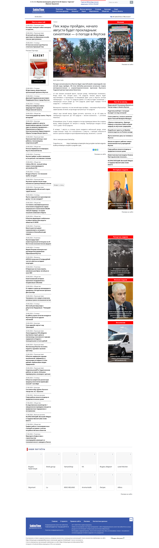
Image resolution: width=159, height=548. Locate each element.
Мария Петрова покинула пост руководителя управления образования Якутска (36, 251)
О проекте (63, 521)
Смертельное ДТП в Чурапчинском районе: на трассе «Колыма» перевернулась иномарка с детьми (38, 372)
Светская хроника (62, 11)
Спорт (116, 9)
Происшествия (71, 9)
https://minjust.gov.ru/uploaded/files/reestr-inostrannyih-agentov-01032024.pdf (48, 540)
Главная (54, 521)
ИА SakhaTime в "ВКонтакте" (121, 17)
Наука (84, 11)
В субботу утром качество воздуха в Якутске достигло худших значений (38, 317)
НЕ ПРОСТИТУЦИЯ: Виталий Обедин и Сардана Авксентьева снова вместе (38, 419)
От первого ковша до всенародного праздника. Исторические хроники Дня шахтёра (38, 290)
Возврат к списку (59, 185)
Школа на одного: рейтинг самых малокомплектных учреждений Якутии (119, 143)
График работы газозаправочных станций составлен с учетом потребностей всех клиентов (37, 428)
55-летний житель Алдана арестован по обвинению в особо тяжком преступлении (37, 37)
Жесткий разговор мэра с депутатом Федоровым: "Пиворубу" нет (38, 308)
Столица (98, 9)
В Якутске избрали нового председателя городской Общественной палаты (35, 108)
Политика (59, 9)
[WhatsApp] (95, 150)
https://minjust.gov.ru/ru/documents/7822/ (71, 542)
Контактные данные (100, 521)
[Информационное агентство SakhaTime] (38, 10)
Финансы (75, 11)
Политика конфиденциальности (54, 530)
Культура (107, 9)
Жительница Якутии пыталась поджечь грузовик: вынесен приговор (36, 349)
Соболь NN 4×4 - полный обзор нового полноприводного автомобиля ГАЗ (36, 166)
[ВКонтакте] (93, 150)
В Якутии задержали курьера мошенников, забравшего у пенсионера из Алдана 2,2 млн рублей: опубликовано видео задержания (36, 360)
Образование (94, 11)
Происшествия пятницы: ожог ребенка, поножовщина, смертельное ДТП (36, 141)
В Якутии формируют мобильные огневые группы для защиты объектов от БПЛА (38, 220)
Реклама (87, 521)
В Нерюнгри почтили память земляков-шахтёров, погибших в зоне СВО (37, 271)
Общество (105, 11)
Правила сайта (75, 521)
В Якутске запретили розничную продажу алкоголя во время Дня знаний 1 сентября (37, 382)
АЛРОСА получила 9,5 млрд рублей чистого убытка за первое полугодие (38, 261)
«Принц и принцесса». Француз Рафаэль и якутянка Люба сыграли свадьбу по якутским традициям (120, 124)
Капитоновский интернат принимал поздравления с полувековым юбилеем (35, 281)
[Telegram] (97, 150)
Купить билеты (117, 11)
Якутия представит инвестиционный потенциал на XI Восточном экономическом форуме (38, 242)
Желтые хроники (86, 9)
